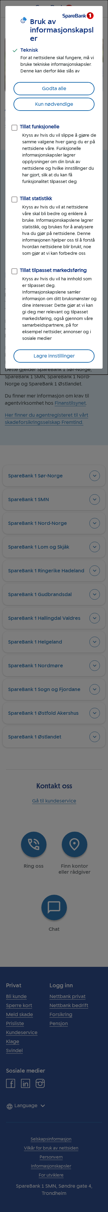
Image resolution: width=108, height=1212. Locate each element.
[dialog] (54, 187)
